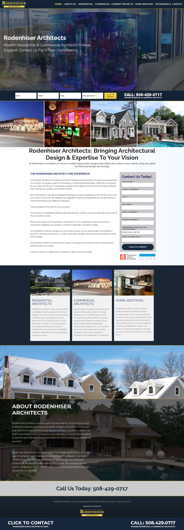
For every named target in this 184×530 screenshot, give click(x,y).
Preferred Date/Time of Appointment (134, 228)
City (125, 197)
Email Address (130, 212)
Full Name (128, 182)
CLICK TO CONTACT (110, 96)
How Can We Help (89, 96)
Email (62, 96)
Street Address (130, 189)
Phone (40, 96)
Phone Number (130, 219)
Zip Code (127, 204)
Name (18, 96)
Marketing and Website (92, 506)
